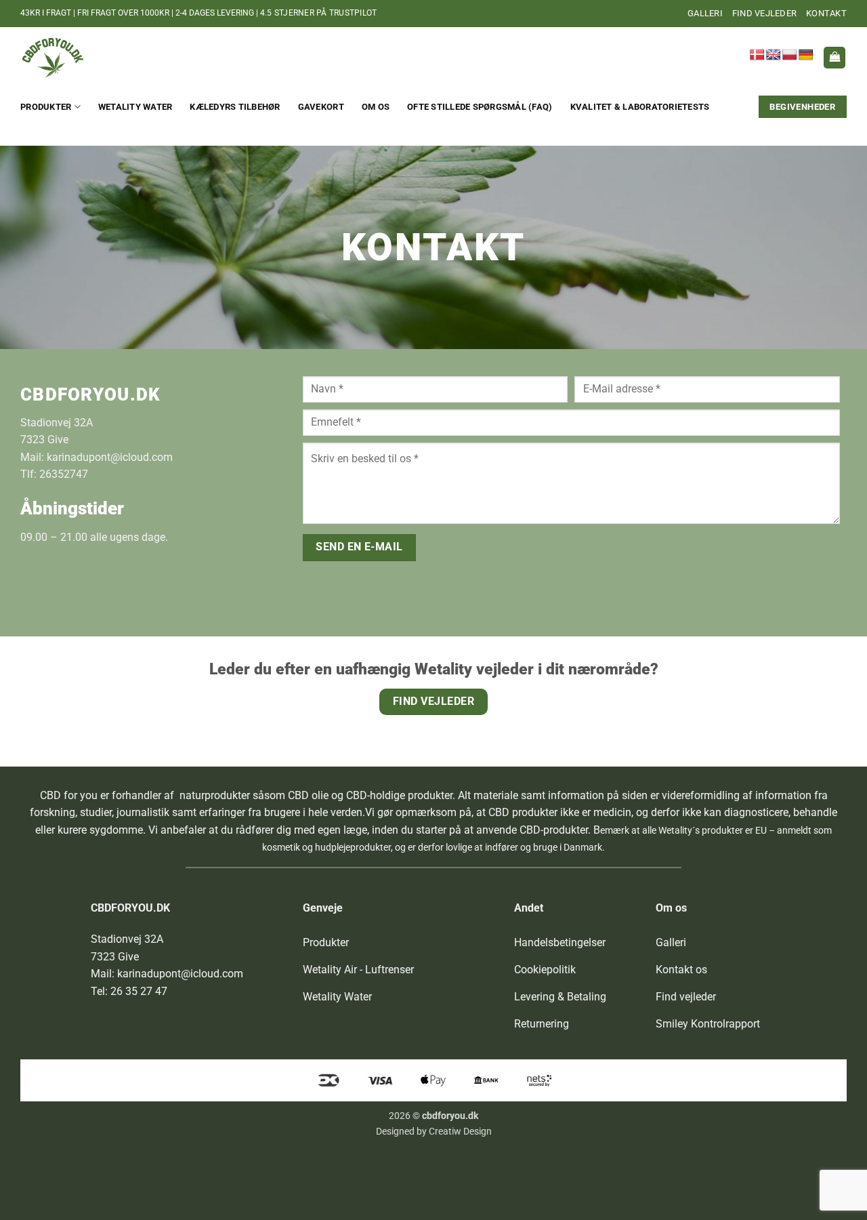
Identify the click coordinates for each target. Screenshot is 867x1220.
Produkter (45, 107)
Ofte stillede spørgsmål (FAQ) (479, 107)
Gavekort (321, 107)
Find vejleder (764, 13)
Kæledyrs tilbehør (235, 107)
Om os (375, 107)
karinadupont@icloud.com (110, 457)
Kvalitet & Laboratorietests (640, 107)
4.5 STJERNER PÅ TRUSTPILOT (318, 13)
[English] (773, 55)
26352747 (63, 474)
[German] (806, 55)
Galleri (705, 13)
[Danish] (757, 55)
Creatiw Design (460, 1131)
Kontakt (826, 13)
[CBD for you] (88, 57)
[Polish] (789, 55)
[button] (834, 58)
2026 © (433, 1116)
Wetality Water (135, 107)
